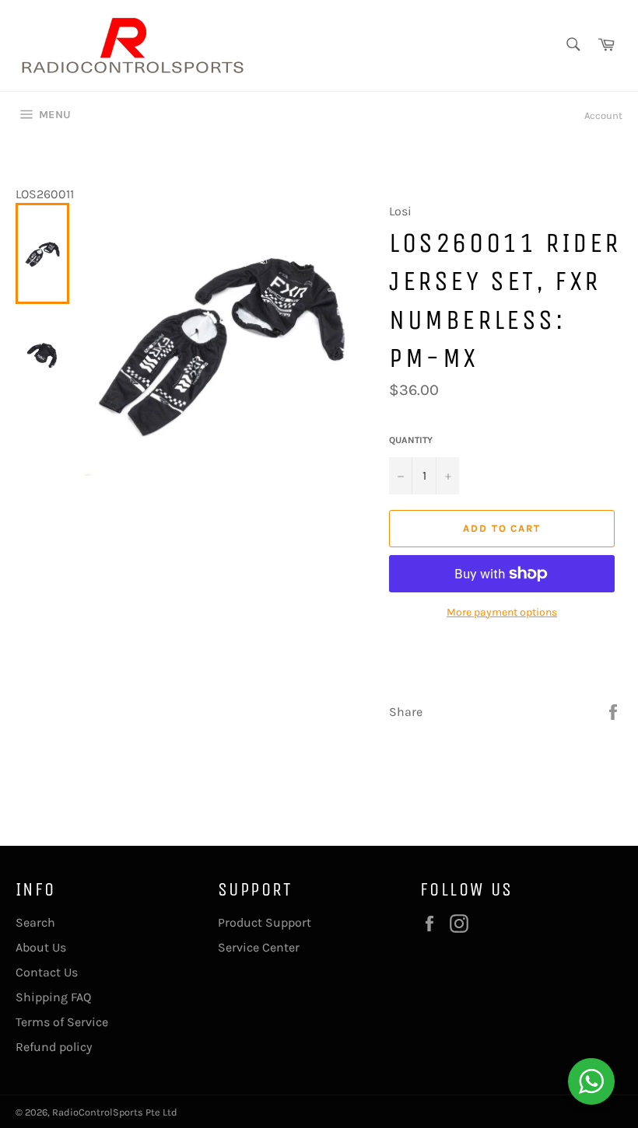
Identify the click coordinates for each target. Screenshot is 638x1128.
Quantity (411, 440)
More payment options (502, 612)
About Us (41, 947)
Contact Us (47, 972)
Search (35, 922)
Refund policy (54, 1046)
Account (603, 115)
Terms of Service (62, 1022)
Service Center (259, 947)
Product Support (264, 922)
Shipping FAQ (53, 997)
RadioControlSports (97, 1112)
